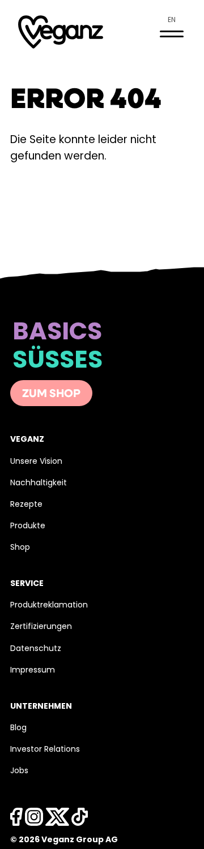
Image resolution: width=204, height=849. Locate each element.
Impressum (32, 670)
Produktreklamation (49, 605)
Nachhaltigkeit (38, 483)
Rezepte (26, 505)
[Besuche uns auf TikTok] (79, 820)
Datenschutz (35, 649)
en (172, 20)
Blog (18, 728)
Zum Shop (51, 394)
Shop (20, 548)
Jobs (19, 771)
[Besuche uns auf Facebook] (16, 820)
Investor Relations (45, 749)
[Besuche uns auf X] (57, 820)
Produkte (27, 526)
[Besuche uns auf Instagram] (34, 820)
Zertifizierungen (41, 627)
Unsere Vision (36, 462)
